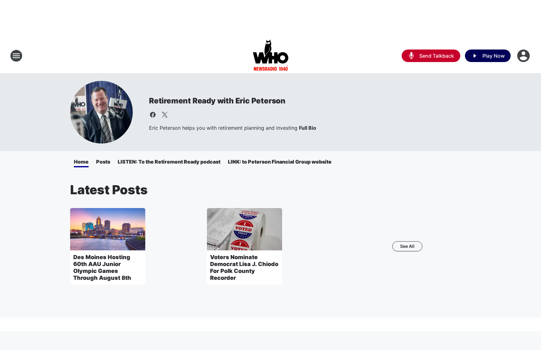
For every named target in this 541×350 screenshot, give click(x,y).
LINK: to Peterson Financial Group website (280, 162)
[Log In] (524, 56)
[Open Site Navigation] (16, 56)
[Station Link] (270, 55)
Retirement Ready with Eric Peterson (217, 100)
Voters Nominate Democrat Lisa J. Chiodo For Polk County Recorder (244, 267)
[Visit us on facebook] (153, 114)
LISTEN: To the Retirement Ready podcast (169, 162)
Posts (103, 162)
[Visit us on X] (164, 114)
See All (407, 246)
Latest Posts (109, 189)
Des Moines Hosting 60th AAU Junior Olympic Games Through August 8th (102, 267)
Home (81, 162)
